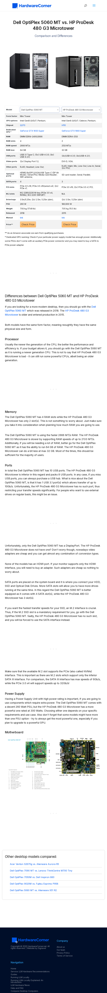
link (21, 217)
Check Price (28, 224)
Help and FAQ (17, 988)
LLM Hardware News (20, 985)
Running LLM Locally (20, 977)
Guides (14, 974)
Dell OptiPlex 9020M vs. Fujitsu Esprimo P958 (34, 883)
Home (13, 968)
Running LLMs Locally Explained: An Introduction (27, 981)
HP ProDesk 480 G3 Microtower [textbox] (78, 110)
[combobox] (39, 109)
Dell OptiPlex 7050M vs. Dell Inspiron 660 (32, 877)
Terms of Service (65, 956)
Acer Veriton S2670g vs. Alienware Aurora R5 (34, 864)
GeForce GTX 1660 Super (74, 131)
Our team (61, 950)
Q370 (22, 125)
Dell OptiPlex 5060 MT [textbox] (31, 110)
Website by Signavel (36, 948)
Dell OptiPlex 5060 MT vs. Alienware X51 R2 (33, 890)
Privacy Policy (63, 953)
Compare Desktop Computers (24, 991)
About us (61, 947)
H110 (64, 125)
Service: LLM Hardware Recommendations (30, 971)
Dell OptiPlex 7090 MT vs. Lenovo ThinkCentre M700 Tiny (41, 870)
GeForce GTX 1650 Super (32, 131)
